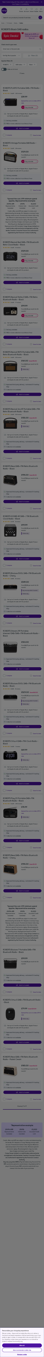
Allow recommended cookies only (22, 1350)
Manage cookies (22, 1354)
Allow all (22, 1345)
